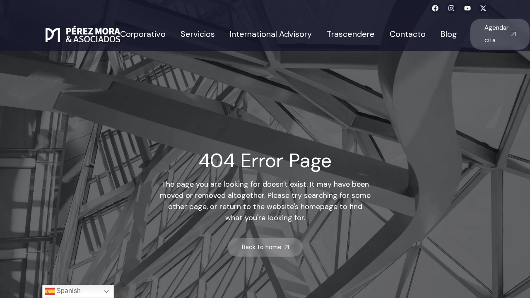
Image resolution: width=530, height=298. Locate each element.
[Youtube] (467, 8)
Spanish (68, 290)
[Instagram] (451, 8)
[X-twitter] (483, 8)
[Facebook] (435, 8)
